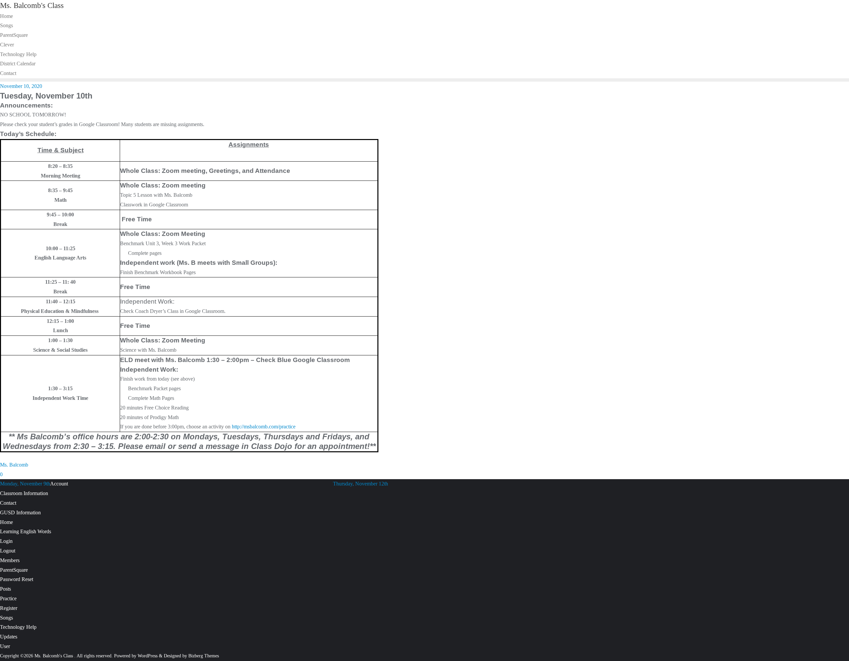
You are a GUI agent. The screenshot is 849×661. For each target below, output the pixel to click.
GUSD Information (20, 512)
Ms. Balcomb (14, 465)
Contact (8, 503)
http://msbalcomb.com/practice (263, 426)
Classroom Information (24, 493)
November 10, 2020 (21, 86)
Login (6, 541)
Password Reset (16, 579)
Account (59, 483)
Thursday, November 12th (360, 483)
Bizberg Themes (203, 655)
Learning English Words (25, 531)
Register (8, 608)
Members (10, 560)
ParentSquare (14, 570)
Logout (7, 550)
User (5, 646)
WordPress (148, 655)
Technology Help (18, 627)
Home (6, 522)
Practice (8, 598)
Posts (5, 589)
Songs (6, 618)
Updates (8, 636)
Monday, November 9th (25, 483)
